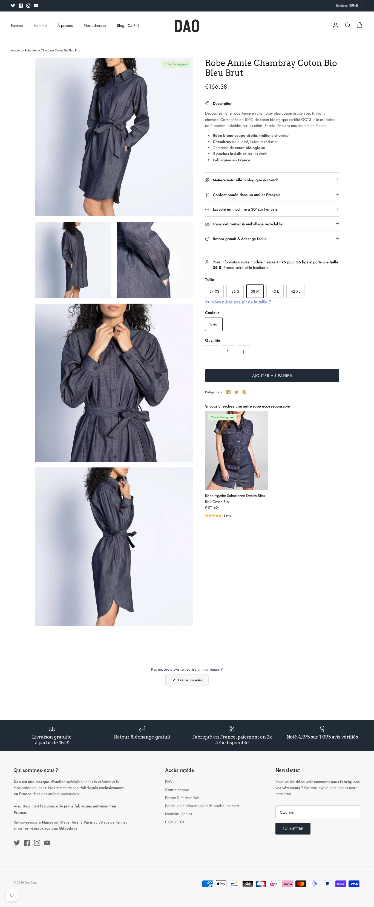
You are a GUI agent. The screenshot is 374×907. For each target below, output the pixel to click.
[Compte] (334, 25)
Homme (40, 25)
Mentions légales (178, 813)
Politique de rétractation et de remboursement (202, 806)
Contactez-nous (177, 789)
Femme (17, 25)
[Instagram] (28, 6)
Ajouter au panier (272, 375)
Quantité (212, 340)
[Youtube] (36, 6)
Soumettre (293, 828)
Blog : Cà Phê (128, 25)
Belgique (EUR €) (347, 5)
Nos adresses (95, 25)
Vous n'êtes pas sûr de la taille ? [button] (241, 302)
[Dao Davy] (187, 25)
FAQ (168, 781)
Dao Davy (30, 882)
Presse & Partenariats (182, 797)
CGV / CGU (175, 822)
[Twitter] (13, 6)
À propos (65, 25)
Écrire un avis (193, 681)
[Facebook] (21, 6)
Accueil (16, 50)
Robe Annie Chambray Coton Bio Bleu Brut (52, 50)
